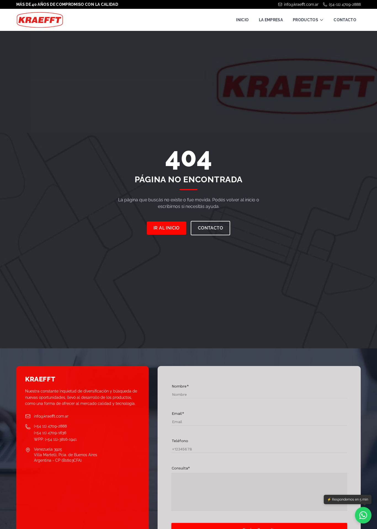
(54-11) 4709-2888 (345, 4)
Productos (305, 20)
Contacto (345, 20)
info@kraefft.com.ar (301, 4)
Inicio (242, 20)
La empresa (271, 20)
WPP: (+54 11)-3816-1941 (55, 439)
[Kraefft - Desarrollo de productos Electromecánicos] (39, 20)
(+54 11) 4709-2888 (50, 426)
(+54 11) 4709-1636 (50, 433)
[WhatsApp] (363, 515)
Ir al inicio (166, 228)
